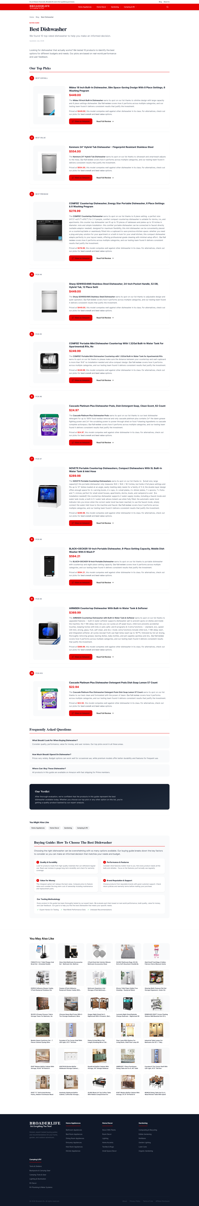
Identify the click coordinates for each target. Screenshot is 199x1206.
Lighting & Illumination (37, 1179)
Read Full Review (104, 121)
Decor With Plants (109, 1130)
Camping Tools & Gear (37, 1175)
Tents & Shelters (35, 1166)
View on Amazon (82, 121)
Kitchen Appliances (73, 1151)
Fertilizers (142, 1138)
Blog (160, 2)
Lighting (105, 1138)
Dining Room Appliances (75, 1138)
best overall (86, 114)
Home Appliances (85, 7)
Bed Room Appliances (74, 1134)
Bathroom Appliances (74, 1130)
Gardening (115, 7)
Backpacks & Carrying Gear (39, 1170)
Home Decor (101, 7)
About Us (167, 2)
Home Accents (107, 1142)
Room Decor (106, 1134)
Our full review (104, 103)
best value (100, 114)
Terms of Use (148, 1201)
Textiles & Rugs (108, 1147)
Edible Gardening (145, 1134)
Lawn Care (143, 1147)
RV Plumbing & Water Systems (40, 1187)
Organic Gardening (146, 1151)
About (124, 1201)
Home (31, 17)
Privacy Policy (135, 1201)
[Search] (167, 7)
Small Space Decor (109, 1151)
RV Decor (33, 1183)
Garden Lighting (145, 1142)
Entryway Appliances (74, 1142)
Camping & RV (129, 7)
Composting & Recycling (148, 1130)
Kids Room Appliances (74, 1147)
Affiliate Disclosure (163, 1201)
